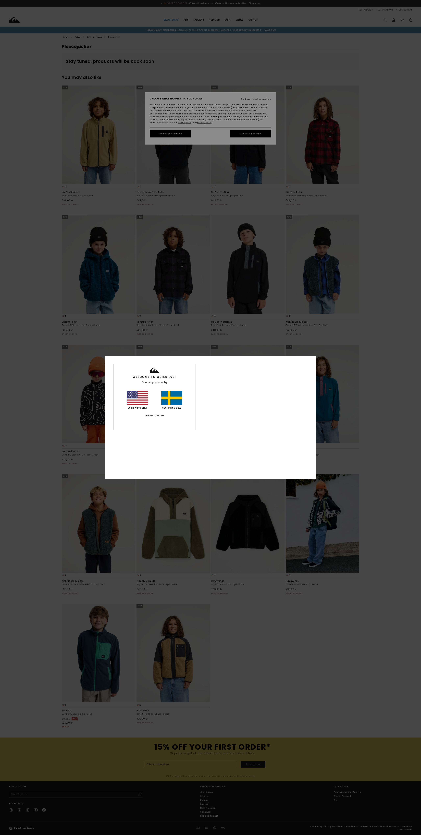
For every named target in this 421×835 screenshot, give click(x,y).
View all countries (154, 415)
